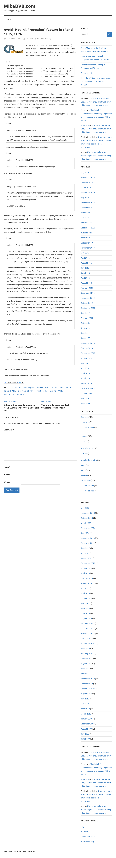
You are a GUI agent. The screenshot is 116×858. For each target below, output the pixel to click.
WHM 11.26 (23, 394)
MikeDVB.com (19, 6)
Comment (9, 430)
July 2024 (85, 198)
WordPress (89, 491)
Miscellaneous (87, 448)
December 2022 (88, 208)
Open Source (88, 485)
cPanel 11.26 (65, 387)
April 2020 (85, 238)
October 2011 (87, 323)
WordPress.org (87, 841)
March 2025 (86, 187)
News (83, 465)
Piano (85, 453)
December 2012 (88, 293)
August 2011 (86, 328)
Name (7, 467)
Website (7, 482)
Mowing (86, 422)
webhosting (51, 391)
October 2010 (87, 348)
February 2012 (87, 318)
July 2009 (85, 398)
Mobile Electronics (89, 460)
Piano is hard (86, 73)
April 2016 (85, 258)
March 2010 (86, 378)
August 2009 (86, 393)
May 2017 (85, 253)
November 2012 (88, 298)
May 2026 (85, 172)
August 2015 (86, 263)
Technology (86, 480)
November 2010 (88, 343)
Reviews (84, 475)
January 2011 (86, 338)
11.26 (18, 387)
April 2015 (85, 278)
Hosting (48, 39)
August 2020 (86, 233)
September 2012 (88, 308)
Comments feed (88, 836)
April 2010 (85, 373)
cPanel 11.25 (51, 387)
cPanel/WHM (10, 391)
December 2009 (88, 388)
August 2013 (86, 283)
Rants (83, 470)
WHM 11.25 (10, 394)
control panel (29, 387)
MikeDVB (29, 39)
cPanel (40, 387)
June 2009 (85, 403)
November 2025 (88, 177)
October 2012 (87, 303)
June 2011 (85, 333)
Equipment (89, 427)
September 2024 (88, 192)
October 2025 (87, 183)
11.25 (10, 387)
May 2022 (85, 218)
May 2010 (85, 368)
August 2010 (86, 358)
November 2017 (88, 248)
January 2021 (86, 223)
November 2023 (88, 203)
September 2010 (88, 353)
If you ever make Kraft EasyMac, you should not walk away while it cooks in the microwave (96, 101)
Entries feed (86, 831)
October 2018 (87, 243)
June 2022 (85, 213)
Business (40, 39)
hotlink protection (36, 391)
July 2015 (85, 268)
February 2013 (87, 288)
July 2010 (85, 363)
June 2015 (85, 273)
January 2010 (86, 383)
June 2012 (85, 313)
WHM (61, 391)
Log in (83, 826)
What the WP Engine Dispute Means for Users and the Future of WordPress (96, 81)
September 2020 (88, 228)
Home (8, 19)
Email (7, 474)
